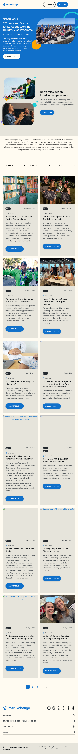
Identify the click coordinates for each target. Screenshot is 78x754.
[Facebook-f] (49, 708)
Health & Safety (41, 747)
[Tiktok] (68, 708)
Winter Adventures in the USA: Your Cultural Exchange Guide (19, 637)
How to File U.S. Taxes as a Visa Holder (19, 550)
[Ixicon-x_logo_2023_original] (63, 708)
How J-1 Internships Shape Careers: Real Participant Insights (55, 301)
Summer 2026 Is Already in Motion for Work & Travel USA (19, 457)
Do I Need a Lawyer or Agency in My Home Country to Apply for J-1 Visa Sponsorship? (57, 384)
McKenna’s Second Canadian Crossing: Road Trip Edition (56, 637)
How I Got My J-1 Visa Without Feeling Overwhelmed (19, 217)
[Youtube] (73, 708)
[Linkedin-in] (58, 708)
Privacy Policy (64, 747)
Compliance (53, 747)
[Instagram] (53, 708)
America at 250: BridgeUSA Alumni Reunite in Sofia (55, 460)
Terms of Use (49, 749)
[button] (76, 5)
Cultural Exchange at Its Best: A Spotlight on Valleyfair (57, 217)
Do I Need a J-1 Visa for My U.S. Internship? (19, 382)
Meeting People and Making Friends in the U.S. (55, 550)
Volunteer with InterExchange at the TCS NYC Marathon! (19, 300)
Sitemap (59, 749)
